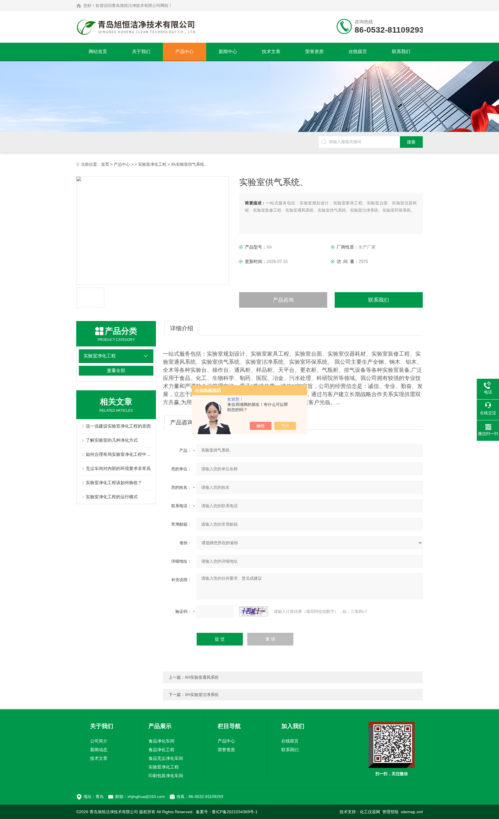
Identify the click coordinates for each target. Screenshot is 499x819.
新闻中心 (228, 51)
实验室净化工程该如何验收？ (114, 482)
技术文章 (271, 51)
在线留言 (358, 51)
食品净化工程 (161, 749)
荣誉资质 (314, 51)
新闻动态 (98, 749)
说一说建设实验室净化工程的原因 (118, 426)
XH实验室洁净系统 (202, 694)
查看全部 (116, 370)
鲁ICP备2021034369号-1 (235, 811)
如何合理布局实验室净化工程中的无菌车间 (119, 454)
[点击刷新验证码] (253, 611)
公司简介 (98, 740)
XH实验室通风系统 (202, 677)
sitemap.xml (412, 811)
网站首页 (98, 51)
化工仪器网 (370, 811)
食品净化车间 (161, 740)
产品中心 (184, 51)
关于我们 (141, 51)
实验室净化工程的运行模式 (112, 496)
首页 (105, 164)
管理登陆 (390, 811)
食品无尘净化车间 (165, 758)
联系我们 (401, 51)
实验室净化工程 (152, 164)
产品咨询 (283, 300)
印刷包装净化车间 (165, 775)
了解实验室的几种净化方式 (112, 440)
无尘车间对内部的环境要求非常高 (118, 468)
